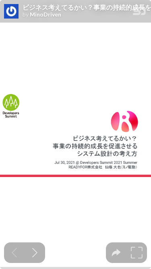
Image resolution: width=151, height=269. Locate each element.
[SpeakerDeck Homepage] (139, 13)
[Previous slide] (14, 253)
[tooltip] (116, 253)
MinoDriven (45, 14)
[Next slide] (35, 253)
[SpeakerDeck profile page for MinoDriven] (11, 11)
